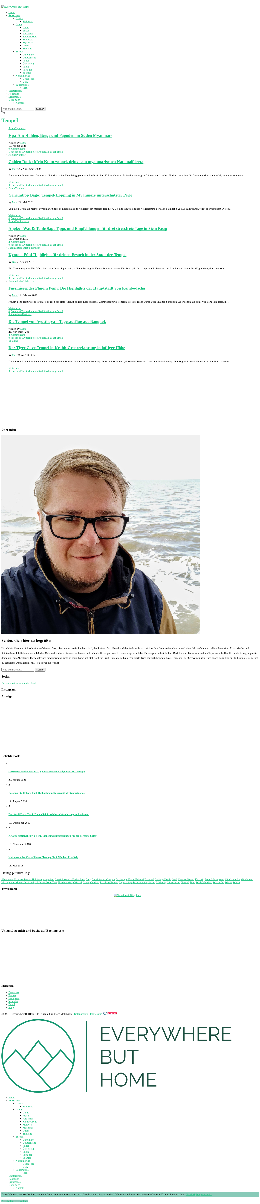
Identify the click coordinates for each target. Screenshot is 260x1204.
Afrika (19, 18)
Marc (23, 142)
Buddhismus (99, 879)
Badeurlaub (78, 879)
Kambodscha (30, 36)
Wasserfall (218, 882)
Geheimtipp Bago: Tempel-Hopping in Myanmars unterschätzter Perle (70, 195)
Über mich (14, 99)
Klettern (182, 879)
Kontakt (20, 102)
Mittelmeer (247, 879)
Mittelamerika (232, 879)
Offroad (77, 882)
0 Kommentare (16, 148)
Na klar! (190, 1194)
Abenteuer (7, 879)
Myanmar (28, 42)
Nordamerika (23, 75)
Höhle (167, 879)
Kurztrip (199, 879)
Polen (26, 66)
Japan (26, 30)
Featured (149, 879)
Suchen (40, 109)
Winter (228, 882)
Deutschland (29, 57)
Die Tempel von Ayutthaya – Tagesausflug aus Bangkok (57, 321)
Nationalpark (31, 882)
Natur (42, 882)
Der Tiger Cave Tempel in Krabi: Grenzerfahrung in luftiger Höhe (66, 348)
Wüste (236, 882)
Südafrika (28, 21)
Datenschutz (81, 1013)
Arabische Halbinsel (31, 879)
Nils (14, 261)
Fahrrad (139, 879)
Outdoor (94, 882)
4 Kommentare (16, 334)
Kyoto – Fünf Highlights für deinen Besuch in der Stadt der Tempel (67, 254)
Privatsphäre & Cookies (14, 1201)
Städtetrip (161, 882)
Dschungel (122, 879)
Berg (88, 879)
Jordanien (28, 33)
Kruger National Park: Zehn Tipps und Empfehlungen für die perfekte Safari (52, 835)
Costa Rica (28, 78)
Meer (208, 879)
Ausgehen (48, 879)
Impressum (96, 1013)
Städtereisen (15, 90)
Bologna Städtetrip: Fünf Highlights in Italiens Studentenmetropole (47, 793)
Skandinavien (140, 882)
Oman (26, 45)
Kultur (190, 879)
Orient (86, 882)
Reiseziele (14, 15)
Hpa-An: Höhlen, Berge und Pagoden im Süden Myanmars (60, 135)
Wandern (207, 882)
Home (11, 12)
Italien (26, 60)
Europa (20, 51)
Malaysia (28, 39)
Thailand (27, 48)
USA (25, 81)
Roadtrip (105, 882)
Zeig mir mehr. (204, 1194)
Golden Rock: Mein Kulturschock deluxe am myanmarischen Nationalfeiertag (77, 161)
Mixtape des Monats (12, 882)
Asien (19, 24)
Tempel (185, 882)
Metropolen (217, 879)
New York (51, 882)
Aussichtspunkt (63, 879)
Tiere (192, 882)
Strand (151, 882)
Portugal (27, 69)
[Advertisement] (107, 400)
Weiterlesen (14, 182)
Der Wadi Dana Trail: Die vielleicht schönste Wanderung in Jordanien (48, 814)
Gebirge (159, 879)
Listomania (14, 96)
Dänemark (28, 54)
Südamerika (22, 84)
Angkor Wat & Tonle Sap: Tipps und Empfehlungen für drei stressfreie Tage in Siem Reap (87, 228)
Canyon (110, 879)
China (26, 27)
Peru (25, 87)
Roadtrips (13, 93)
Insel (174, 879)
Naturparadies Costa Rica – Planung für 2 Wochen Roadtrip (43, 857)
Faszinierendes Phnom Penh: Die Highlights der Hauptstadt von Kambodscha (76, 288)
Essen (131, 879)
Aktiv (16, 879)
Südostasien (173, 882)
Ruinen (114, 882)
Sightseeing (125, 882)
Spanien (27, 72)
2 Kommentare (16, 241)
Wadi (199, 882)
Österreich (28, 63)
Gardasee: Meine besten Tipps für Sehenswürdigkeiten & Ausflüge (46, 771)
